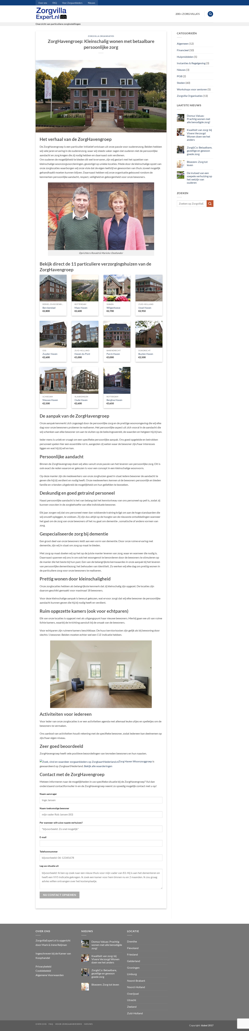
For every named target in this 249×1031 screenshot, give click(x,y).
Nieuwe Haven (50, 400)
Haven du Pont (82, 353)
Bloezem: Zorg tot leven (197, 163)
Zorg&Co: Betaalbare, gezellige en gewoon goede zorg (199, 150)
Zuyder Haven (50, 353)
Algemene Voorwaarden (50, 975)
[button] (210, 14)
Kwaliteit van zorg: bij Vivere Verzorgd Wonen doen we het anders (199, 134)
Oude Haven (81, 400)
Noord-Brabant (136, 980)
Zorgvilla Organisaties (101, 36)
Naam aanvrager (48, 793)
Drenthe (132, 941)
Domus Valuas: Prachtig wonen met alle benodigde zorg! (198, 119)
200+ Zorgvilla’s (187, 13)
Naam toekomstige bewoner (54, 808)
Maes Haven (81, 307)
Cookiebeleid (43, 970)
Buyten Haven (145, 353)
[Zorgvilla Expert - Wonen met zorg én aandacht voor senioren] (52, 13)
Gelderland (133, 961)
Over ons (42, 3)
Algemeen (183, 43)
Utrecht (131, 1000)
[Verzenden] (210, 203)
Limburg (132, 974)
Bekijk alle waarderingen (98, 766)
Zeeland (132, 1006)
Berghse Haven (114, 400)
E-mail (43, 837)
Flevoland (133, 948)
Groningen (133, 967)
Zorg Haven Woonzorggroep (135, 761)
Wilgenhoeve (113, 307)
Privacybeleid (43, 966)
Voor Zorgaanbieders (72, 3)
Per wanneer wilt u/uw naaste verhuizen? (61, 822)
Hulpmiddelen (185, 56)
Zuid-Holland (135, 1013)
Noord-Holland (136, 987)
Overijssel (133, 993)
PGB (179, 76)
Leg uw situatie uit (49, 865)
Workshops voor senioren (192, 89)
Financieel (183, 50)
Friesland (132, 954)
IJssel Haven (144, 307)
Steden (181, 82)
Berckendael (49, 307)
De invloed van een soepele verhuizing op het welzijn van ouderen (199, 177)
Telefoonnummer (49, 851)
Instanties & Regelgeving (191, 63)
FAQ (55, 3)
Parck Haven (113, 353)
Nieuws (91, 3)
